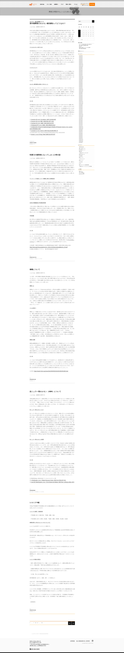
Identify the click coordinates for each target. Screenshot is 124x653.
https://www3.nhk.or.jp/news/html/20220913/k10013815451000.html (51, 371)
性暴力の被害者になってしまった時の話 (45, 155)
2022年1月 (81, 113)
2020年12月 (81, 126)
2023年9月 (81, 92)
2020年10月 (81, 128)
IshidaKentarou (32, 141)
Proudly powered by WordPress (44, 633)
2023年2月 (81, 99)
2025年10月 (81, 66)
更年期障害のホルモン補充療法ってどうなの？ (48, 23)
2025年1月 (81, 75)
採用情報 (72, 641)
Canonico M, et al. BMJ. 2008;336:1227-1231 (42, 121)
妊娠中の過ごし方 (82, 154)
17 (79, 34)
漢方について (81, 160)
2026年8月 (81, 55)
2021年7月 (81, 119)
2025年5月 (81, 71)
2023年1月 (81, 100)
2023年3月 (81, 98)
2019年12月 (81, 139)
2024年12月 (81, 76)
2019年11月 (81, 140)
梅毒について (35, 269)
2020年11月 (81, 127)
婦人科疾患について (32, 258)
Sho (30, 608)
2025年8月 (81, 68)
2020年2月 (81, 137)
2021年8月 (81, 118)
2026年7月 (81, 56)
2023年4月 (81, 97)
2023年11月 (81, 90)
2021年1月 (81, 125)
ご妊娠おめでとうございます (83, 152)
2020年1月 (81, 138)
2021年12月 (81, 114)
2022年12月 (81, 101)
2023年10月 (81, 91)
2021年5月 (81, 121)
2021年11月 (81, 115)
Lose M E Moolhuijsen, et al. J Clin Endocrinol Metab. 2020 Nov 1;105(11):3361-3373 (52, 482)
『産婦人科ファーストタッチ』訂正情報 (85, 166)
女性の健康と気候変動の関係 (83, 45)
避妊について (37, 258)
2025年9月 (81, 67)
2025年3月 (81, 73)
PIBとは (80, 46)
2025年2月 (81, 74)
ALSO (80, 163)
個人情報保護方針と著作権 (83, 641)
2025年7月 (81, 69)
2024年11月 (81, 77)
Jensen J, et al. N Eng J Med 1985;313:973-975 (43, 134)
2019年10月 (81, 141)
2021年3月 (81, 123)
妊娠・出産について (32, 491)
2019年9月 (81, 142)
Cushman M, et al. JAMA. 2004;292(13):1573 (42, 123)
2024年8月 (81, 80)
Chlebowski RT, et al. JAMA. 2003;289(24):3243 (43, 125)
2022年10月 (81, 103)
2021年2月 (81, 124)
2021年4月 (81, 122)
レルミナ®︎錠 (35, 502)
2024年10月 (81, 78)
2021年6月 (81, 120)
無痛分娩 (80, 151)
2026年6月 (81, 57)
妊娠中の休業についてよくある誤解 (84, 47)
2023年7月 (81, 94)
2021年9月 (81, 117)
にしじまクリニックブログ (35, 633)
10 (79, 32)
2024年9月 (81, 79)
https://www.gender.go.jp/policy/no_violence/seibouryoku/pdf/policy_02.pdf (48, 247)
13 (41, 622)
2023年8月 (81, 93)
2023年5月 (81, 96)
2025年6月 (81, 70)
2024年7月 (81, 81)
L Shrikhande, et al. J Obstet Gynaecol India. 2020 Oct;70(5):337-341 (48, 480)
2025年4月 (81, 72)
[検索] (93, 21)
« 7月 (82, 39)
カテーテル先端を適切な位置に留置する (85, 44)
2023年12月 (81, 89)
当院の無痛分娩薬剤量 (82, 48)
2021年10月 (81, 116)
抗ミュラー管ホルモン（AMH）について (45, 391)
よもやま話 (40, 258)
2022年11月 (81, 102)
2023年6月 (81, 95)
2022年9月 (81, 104)
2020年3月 (81, 136)
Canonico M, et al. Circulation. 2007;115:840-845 (43, 119)
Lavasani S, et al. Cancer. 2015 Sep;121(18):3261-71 (44, 130)
